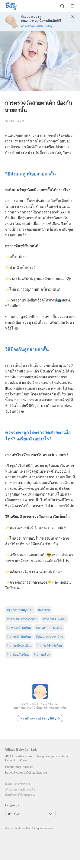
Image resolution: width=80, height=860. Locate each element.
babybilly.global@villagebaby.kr (26, 772)
